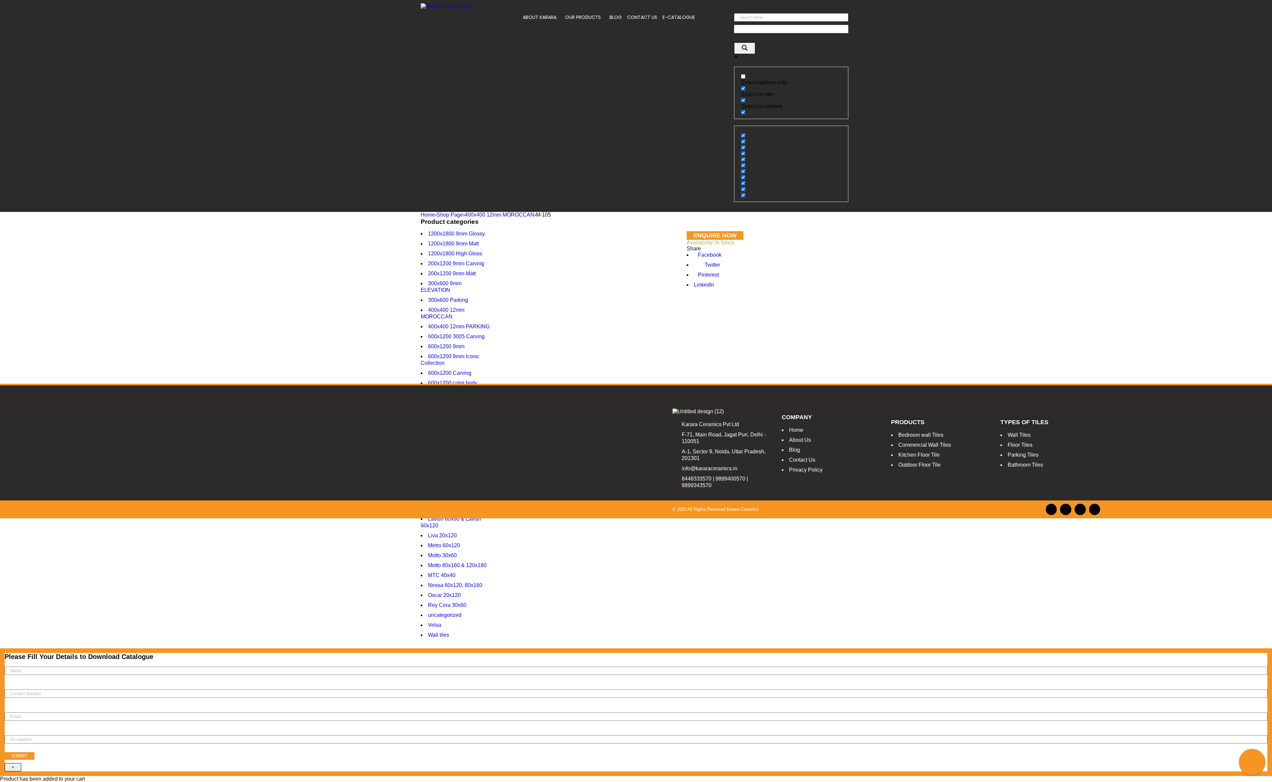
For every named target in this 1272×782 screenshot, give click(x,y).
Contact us (642, 17)
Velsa (434, 625)
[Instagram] (1065, 509)
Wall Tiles (1019, 435)
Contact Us (802, 460)
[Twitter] (1080, 509)
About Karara (539, 17)
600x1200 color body (452, 383)
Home (428, 215)
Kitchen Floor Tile (919, 455)
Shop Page (450, 215)
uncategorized (444, 615)
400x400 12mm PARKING (459, 326)
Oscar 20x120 (444, 595)
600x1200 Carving (449, 373)
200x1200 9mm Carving (456, 263)
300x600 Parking (448, 300)
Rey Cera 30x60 (447, 605)
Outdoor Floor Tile (919, 465)
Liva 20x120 (442, 535)
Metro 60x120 (444, 545)
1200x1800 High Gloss (455, 253)
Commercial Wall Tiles (924, 445)
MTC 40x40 (441, 575)
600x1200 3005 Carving (456, 336)
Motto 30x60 (442, 555)
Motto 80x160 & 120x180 (457, 565)
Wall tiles (438, 635)
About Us (800, 440)
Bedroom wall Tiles (920, 435)
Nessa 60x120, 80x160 (455, 585)
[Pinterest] (1094, 509)
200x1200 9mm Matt (452, 273)
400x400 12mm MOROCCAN (499, 215)
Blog (616, 17)
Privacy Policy (805, 470)
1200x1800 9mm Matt (453, 243)
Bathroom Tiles (1025, 465)
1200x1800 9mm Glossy (456, 233)
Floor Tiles (1020, 445)
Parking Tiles (1023, 455)
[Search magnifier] (744, 48)
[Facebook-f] (1051, 509)
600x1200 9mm (446, 346)
